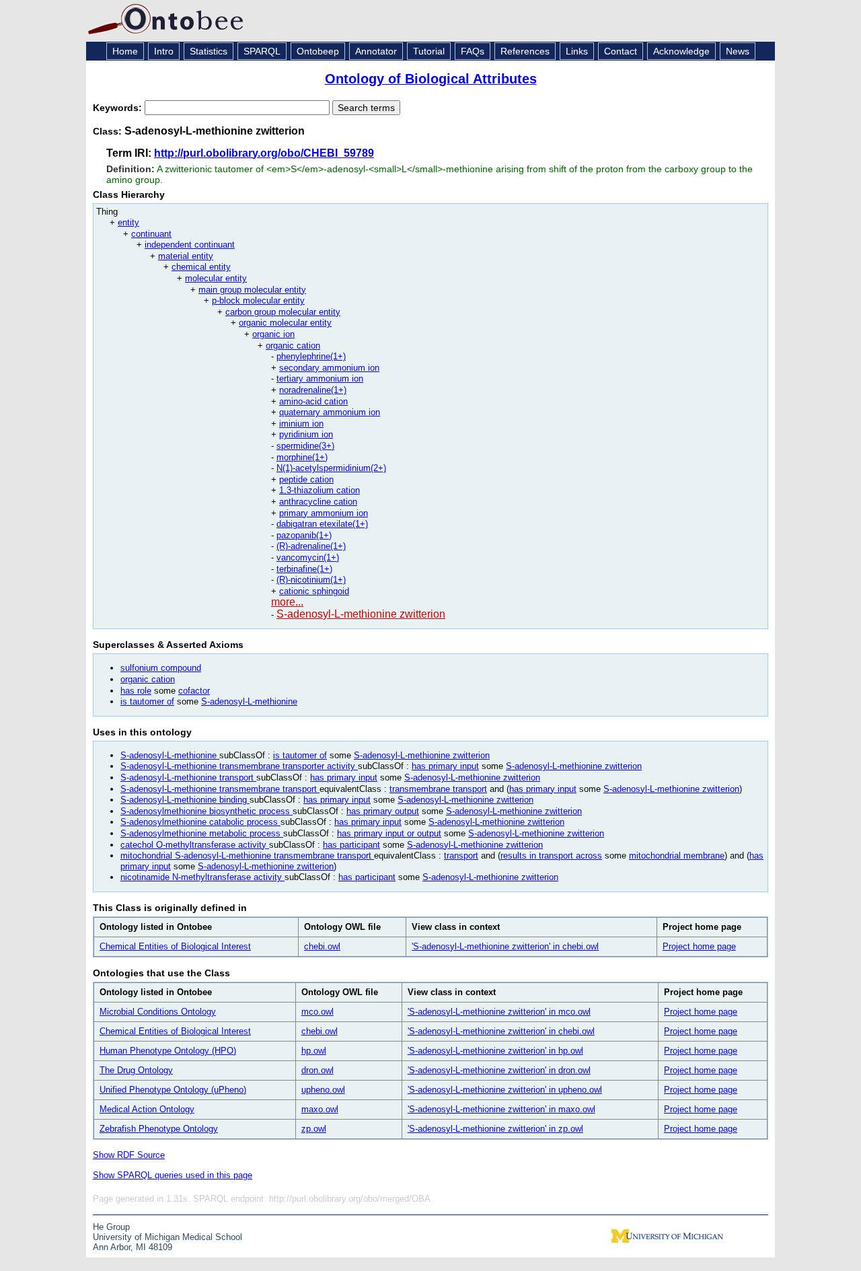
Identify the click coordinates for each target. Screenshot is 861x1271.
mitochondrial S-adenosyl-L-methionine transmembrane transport (247, 855)
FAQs (472, 51)
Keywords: (119, 107)
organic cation (293, 345)
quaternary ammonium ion (329, 412)
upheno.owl (323, 1090)
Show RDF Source (129, 1155)
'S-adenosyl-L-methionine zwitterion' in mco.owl (499, 1012)
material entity (185, 256)
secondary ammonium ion (329, 368)
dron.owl (317, 1070)
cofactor (194, 691)
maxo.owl (319, 1109)
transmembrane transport (438, 789)
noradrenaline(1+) (312, 390)
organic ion (273, 334)
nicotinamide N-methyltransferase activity (202, 877)
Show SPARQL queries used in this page (172, 1175)
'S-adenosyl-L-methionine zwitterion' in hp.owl (495, 1051)
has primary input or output (389, 833)
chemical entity (201, 267)
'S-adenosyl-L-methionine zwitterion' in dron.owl (499, 1070)
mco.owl (317, 1012)
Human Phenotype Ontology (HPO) (168, 1051)
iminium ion (301, 424)
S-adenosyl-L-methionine (249, 701)
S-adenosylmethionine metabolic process (201, 833)
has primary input (445, 766)
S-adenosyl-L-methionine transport (188, 777)
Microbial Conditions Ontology (158, 1012)
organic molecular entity (285, 323)
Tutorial (429, 51)
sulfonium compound (160, 668)
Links (577, 51)
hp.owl (313, 1051)
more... (287, 602)
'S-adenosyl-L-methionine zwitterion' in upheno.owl (505, 1090)
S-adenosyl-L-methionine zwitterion (360, 614)
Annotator (376, 51)
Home (125, 51)
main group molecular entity (252, 290)
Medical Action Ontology (147, 1109)
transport (461, 855)
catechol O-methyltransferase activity (194, 845)
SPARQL (262, 51)
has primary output (382, 811)
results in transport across (551, 855)
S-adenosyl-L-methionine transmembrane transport (220, 789)
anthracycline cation (318, 502)
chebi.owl (322, 946)
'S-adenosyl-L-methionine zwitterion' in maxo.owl (501, 1109)
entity (128, 222)
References (525, 51)
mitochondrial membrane (676, 855)
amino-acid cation (313, 401)
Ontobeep (318, 51)
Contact (620, 51)
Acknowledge (681, 51)
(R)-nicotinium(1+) (311, 580)
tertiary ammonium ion (319, 378)
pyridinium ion (306, 434)
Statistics (208, 51)
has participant (351, 845)
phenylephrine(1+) (311, 356)
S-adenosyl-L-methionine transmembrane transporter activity (239, 766)
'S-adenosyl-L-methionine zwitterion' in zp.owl (495, 1129)
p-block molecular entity (258, 300)
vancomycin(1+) (307, 557)
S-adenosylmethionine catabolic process (200, 822)
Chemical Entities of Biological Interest (175, 946)
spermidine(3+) (305, 446)
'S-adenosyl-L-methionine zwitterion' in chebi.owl (505, 946)
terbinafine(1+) (304, 569)
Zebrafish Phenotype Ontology (159, 1129)
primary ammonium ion (323, 513)
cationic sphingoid (314, 591)
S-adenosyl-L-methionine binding (185, 800)
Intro (164, 51)
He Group (111, 1227)
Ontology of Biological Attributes (431, 78)
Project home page (699, 946)
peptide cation (306, 479)
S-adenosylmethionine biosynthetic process (206, 811)
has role (135, 691)
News (737, 51)
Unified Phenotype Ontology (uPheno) (173, 1090)
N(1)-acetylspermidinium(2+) (331, 468)
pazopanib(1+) (304, 535)
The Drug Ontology (136, 1070)
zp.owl (313, 1129)
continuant (151, 234)
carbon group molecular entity (282, 312)
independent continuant (190, 245)
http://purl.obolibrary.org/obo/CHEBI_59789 (264, 153)
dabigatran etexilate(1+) (322, 524)
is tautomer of (147, 701)
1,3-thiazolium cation (319, 490)
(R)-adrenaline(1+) (311, 546)
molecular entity (216, 278)
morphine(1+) (302, 457)
